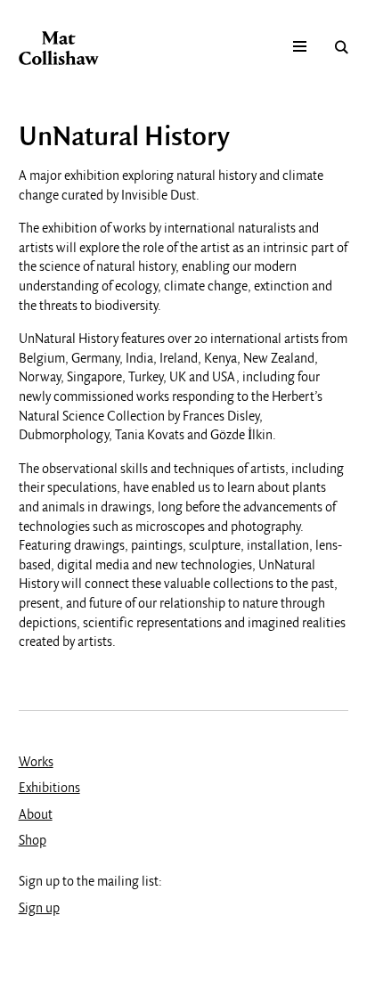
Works (36, 763)
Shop (32, 841)
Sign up (39, 909)
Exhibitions (49, 788)
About (36, 815)
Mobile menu (299, 46)
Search (341, 46)
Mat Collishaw (59, 48)
